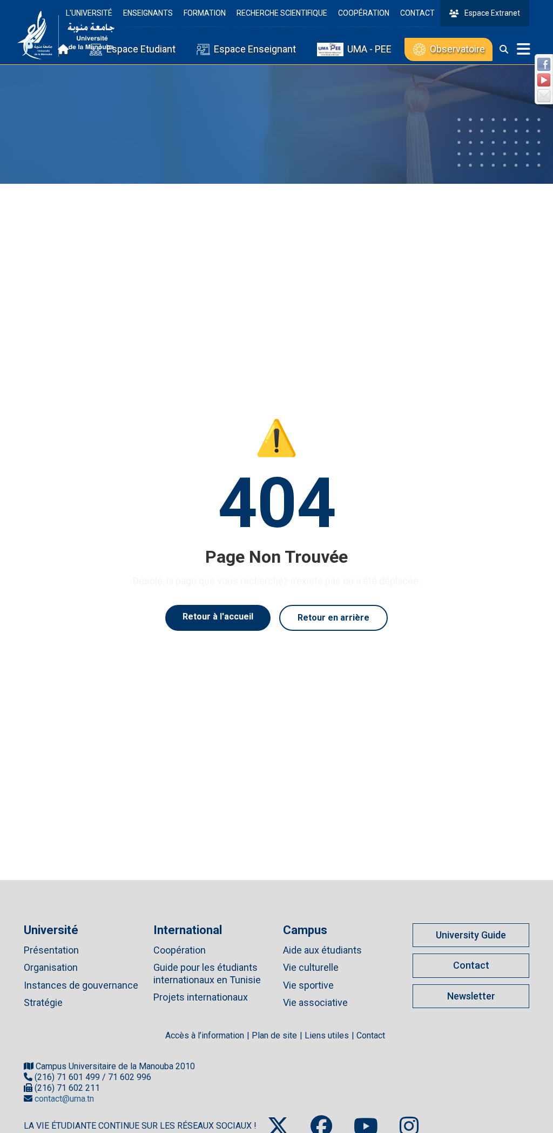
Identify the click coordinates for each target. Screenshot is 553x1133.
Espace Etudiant (141, 49)
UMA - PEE (369, 49)
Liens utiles (327, 1035)
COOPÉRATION (363, 13)
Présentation (51, 950)
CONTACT (417, 13)
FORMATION (205, 13)
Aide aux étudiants (322, 950)
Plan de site (274, 1035)
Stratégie (43, 1002)
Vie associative (315, 1002)
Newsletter (471, 996)
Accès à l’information (204, 1035)
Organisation (51, 967)
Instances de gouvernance (81, 985)
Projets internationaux (200, 997)
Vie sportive (308, 985)
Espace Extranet (492, 13)
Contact (471, 965)
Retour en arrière (333, 617)
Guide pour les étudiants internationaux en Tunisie (207, 973)
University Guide (471, 935)
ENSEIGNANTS (148, 13)
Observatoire (457, 49)
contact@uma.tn (64, 1099)
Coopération (179, 950)
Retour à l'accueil (218, 616)
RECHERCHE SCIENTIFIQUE (282, 13)
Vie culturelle (311, 967)
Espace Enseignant (255, 49)
